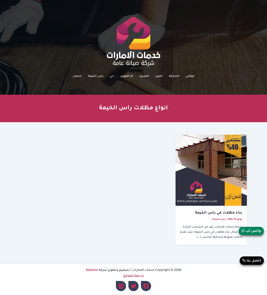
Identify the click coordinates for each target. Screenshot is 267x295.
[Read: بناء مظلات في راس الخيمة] (211, 170)
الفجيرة (144, 76)
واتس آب (253, 231)
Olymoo (92, 270)
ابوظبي (189, 76)
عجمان (77, 76)
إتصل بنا (253, 261)
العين (159, 76)
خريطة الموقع (133, 276)
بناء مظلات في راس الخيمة (218, 213)
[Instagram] (121, 286)
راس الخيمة (95, 76)
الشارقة (174, 76)
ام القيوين (126, 76)
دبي (112, 76)
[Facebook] (146, 286)
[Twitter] (133, 286)
